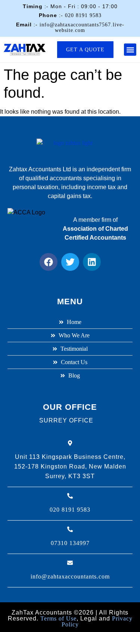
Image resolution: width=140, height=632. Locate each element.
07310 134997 (70, 543)
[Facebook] (48, 262)
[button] (130, 49)
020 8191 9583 (83, 15)
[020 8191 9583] (70, 496)
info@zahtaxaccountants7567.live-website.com (82, 27)
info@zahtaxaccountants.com (70, 576)
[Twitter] (70, 262)
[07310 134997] (70, 529)
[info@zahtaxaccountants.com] (70, 562)
